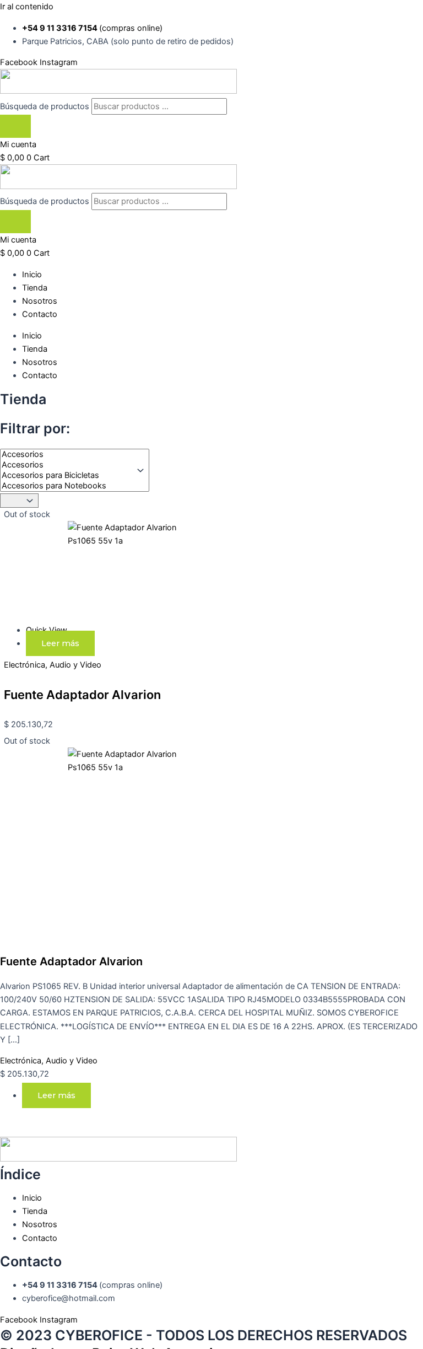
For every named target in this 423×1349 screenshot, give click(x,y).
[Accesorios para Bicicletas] (67, 475)
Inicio (32, 275)
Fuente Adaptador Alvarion (82, 694)
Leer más (60, 643)
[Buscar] (15, 126)
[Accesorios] (67, 454)
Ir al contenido (26, 7)
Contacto (39, 314)
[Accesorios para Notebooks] (67, 486)
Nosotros (39, 301)
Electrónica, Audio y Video (52, 665)
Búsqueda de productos (45, 106)
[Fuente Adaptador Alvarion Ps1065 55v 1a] (103, 541)
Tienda (34, 288)
